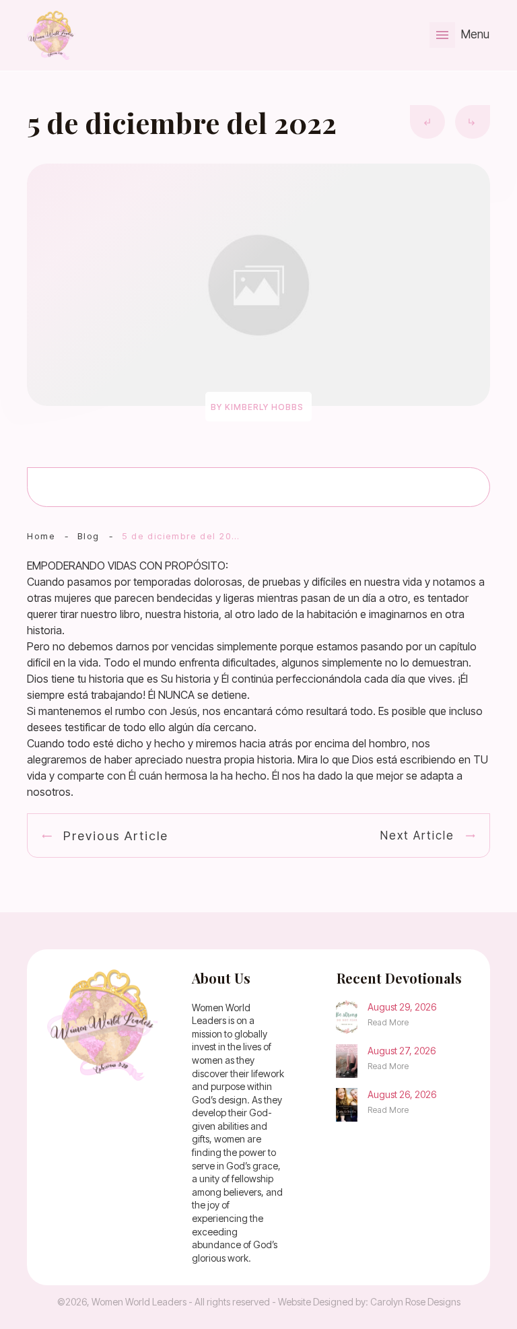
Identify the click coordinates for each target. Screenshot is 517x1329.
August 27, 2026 (402, 1050)
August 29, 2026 (402, 1007)
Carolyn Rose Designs (415, 1301)
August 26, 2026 (402, 1094)
